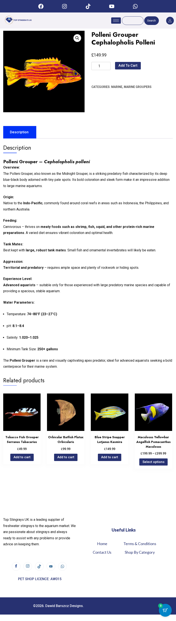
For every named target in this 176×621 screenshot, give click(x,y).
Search (151, 20)
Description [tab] (19, 132)
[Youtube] (111, 6)
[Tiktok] (88, 6)
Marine (116, 87)
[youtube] (51, 566)
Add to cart (127, 65)
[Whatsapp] (135, 6)
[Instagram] (64, 6)
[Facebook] (40, 6)
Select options (153, 462)
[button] (77, 38)
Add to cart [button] (22, 457)
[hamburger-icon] (116, 20)
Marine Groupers (138, 87)
